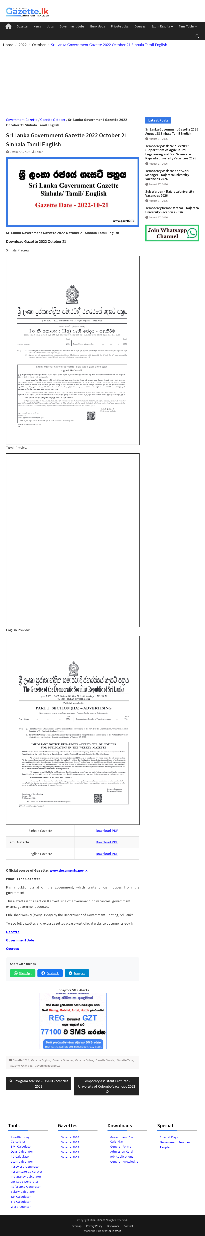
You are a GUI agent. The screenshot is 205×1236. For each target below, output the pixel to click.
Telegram (79, 973)
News (37, 26)
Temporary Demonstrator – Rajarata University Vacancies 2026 (172, 210)
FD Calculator (20, 1156)
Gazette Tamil (125, 1060)
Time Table (186, 26)
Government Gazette (21, 119)
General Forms (120, 1146)
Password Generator (25, 1166)
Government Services (175, 1142)
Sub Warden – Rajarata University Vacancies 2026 (169, 193)
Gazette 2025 (70, 1142)
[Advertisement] (102, 78)
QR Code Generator (25, 1181)
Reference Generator (26, 1186)
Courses (140, 26)
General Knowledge (124, 1161)
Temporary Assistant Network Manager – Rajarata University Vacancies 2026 (167, 175)
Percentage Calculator (26, 1171)
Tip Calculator (21, 1202)
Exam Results (161, 26)
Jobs (50, 26)
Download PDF (107, 830)
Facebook (53, 973)
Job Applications (122, 1156)
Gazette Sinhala (105, 1060)
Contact (128, 1226)
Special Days (169, 1137)
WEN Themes (113, 1231)
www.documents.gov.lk (68, 870)
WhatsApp (25, 973)
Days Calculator (22, 1151)
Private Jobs (120, 26)
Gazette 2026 (70, 1137)
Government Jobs (72, 26)
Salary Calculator (23, 1191)
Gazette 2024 (70, 1147)
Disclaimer (113, 1226)
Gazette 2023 (70, 1152)
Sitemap (76, 1226)
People (165, 1147)
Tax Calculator (21, 1197)
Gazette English (40, 1060)
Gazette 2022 (21, 1060)
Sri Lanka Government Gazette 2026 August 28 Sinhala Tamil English (171, 131)
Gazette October (52, 119)
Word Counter (21, 1207)
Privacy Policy (94, 1226)
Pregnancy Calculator (26, 1176)
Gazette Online (84, 1060)
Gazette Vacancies (21, 1065)
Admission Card (121, 1151)
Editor (39, 152)
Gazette (22, 26)
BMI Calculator (21, 1146)
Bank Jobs (97, 26)
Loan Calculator (22, 1161)
